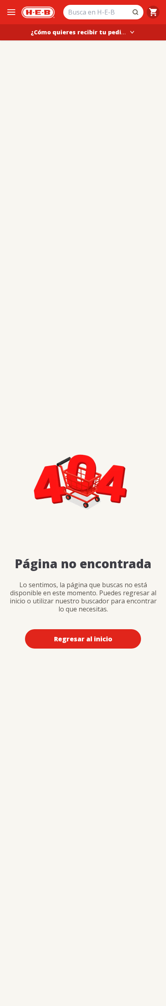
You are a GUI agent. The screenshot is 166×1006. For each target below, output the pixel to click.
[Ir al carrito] (153, 12)
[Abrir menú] (11, 12)
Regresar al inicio (83, 638)
